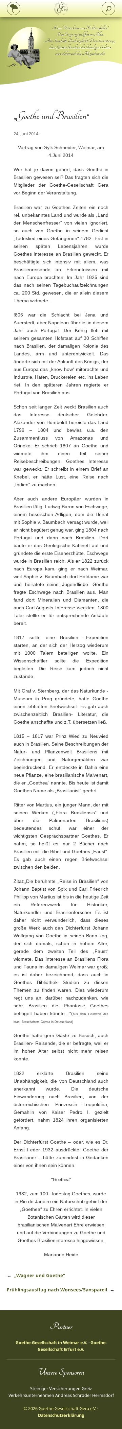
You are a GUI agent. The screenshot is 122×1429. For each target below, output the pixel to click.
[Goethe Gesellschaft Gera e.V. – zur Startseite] (61, 8)
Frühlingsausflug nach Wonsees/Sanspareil (57, 1289)
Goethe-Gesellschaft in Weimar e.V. (51, 1342)
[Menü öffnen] (13, 8)
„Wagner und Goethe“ (39, 1275)
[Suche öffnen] (108, 8)
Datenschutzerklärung (61, 1415)
